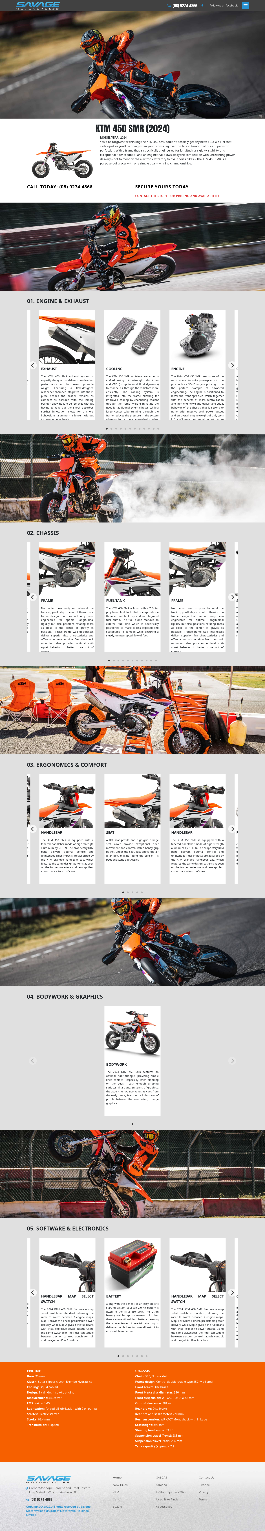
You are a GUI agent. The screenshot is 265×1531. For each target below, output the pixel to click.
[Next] (232, 365)
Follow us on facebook (223, 5)
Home (117, 1477)
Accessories (164, 1506)
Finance (204, 1485)
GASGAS (161, 1477)
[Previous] (33, 365)
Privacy (204, 1492)
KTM (116, 1492)
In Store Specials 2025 (171, 1492)
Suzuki (117, 1506)
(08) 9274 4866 (185, 6)
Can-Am (118, 1499)
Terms (203, 1499)
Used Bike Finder (168, 1499)
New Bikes (120, 1485)
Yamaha (161, 1485)
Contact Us (206, 1477)
